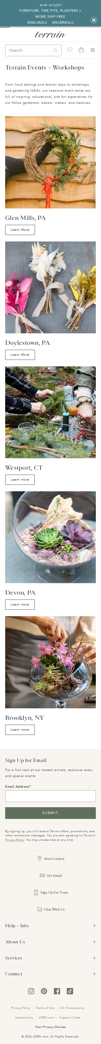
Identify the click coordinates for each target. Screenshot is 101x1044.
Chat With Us (54, 909)
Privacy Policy (14, 840)
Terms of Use (45, 1008)
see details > (63, 22)
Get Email (54, 875)
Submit (50, 813)
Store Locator (54, 859)
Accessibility (24, 1017)
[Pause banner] (94, 20)
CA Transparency (72, 1008)
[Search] (55, 50)
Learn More (21, 231)
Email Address (17, 787)
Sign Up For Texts (54, 892)
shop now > (37, 22)
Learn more (21, 481)
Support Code (70, 1017)
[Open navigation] (92, 50)
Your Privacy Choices (50, 1027)
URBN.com (46, 1017)
